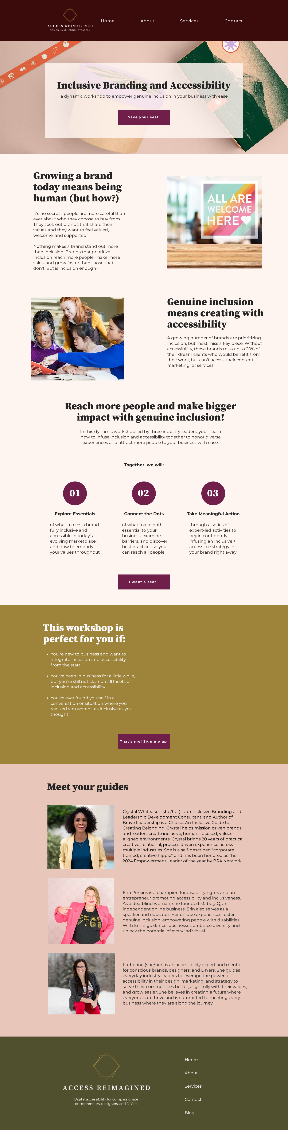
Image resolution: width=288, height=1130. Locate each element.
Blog (190, 1112)
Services (193, 1086)
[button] (189, 21)
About (191, 1072)
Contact (193, 1099)
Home (191, 1059)
